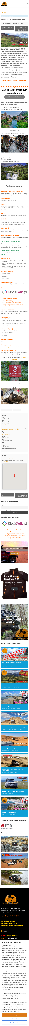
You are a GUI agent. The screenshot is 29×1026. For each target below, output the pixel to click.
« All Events (3, 12)
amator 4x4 (7, 428)
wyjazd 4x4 (11, 429)
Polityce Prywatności (14, 1011)
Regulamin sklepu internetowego (12, 925)
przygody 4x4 (5, 429)
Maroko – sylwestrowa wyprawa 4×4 (11, 748)
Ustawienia (14, 1018)
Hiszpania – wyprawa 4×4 (8, 685)
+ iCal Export (17, 410)
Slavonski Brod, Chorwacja (8, 458)
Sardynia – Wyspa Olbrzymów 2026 (11, 706)
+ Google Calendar (6, 410)
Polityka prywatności (8, 921)
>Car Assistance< (7, 300)
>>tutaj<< (13, 231)
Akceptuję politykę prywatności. (9, 510)
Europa (7, 424)
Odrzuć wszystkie (14, 1022)
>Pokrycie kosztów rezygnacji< (11, 302)
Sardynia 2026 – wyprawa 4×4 (9, 812)
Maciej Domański (6, 434)
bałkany (12, 428)
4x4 (3, 428)
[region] (14, 983)
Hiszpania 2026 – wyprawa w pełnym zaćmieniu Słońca (22, 29)
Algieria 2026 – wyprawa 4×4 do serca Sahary (13, 727)
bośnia (15, 428)
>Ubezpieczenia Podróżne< (10, 298)
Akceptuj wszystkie (14, 1015)
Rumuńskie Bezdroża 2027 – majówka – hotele (13, 791)
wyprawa (17, 429)
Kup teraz (14, 589)
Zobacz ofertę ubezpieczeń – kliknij (11, 347)
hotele (19, 428)
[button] (12, 561)
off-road (23, 428)
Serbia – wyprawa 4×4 (7, 28)
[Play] (14, 396)
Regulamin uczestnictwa (9, 923)
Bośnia (3, 424)
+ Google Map (5, 461)
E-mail (2, 505)
